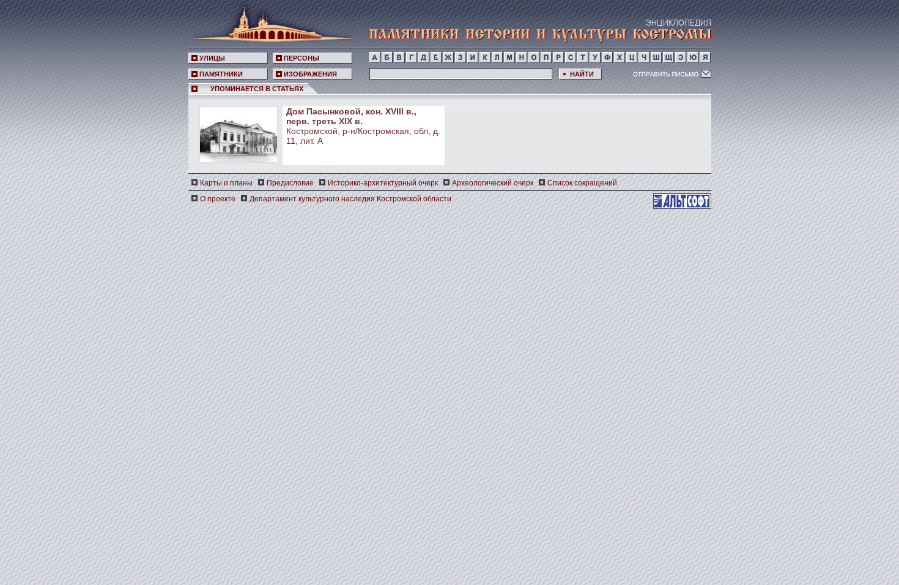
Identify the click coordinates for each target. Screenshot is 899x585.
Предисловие (290, 183)
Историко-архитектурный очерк (383, 183)
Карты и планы (226, 183)
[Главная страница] (270, 21)
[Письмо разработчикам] (672, 73)
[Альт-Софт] (682, 201)
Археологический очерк (492, 183)
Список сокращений (582, 183)
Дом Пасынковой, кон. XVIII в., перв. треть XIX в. (351, 116)
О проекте (217, 199)
